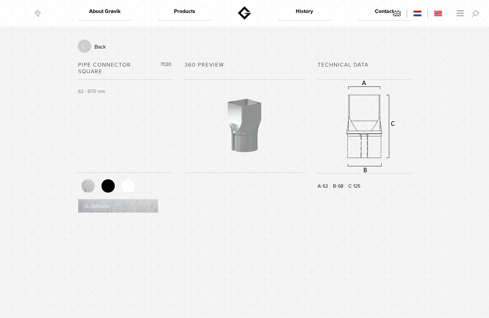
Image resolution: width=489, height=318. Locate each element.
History (304, 11)
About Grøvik (105, 11)
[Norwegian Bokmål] (438, 13)
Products (184, 11)
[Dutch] (417, 13)
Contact (384, 11)
